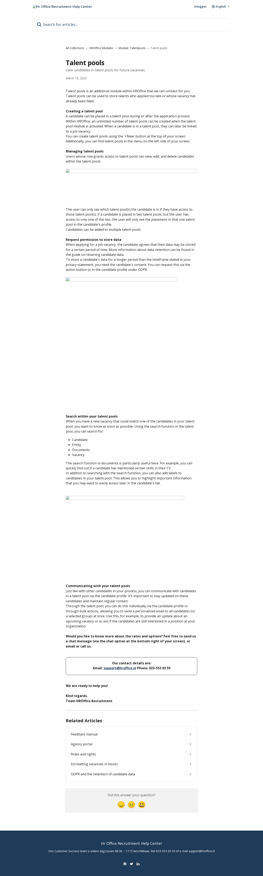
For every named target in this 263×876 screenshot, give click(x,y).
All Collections (75, 48)
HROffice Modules (101, 48)
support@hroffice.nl (120, 668)
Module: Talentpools (132, 48)
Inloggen (200, 6)
